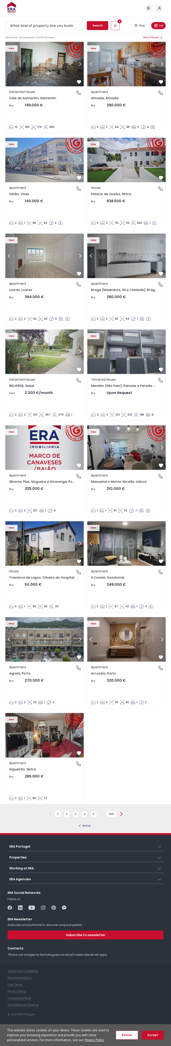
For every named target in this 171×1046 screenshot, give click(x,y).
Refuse (127, 1035)
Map (142, 25)
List (161, 25)
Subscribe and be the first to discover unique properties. (45, 925)
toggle (159, 846)
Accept (152, 1035)
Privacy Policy (94, 1040)
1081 (111, 814)
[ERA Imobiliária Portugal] (11, 8)
